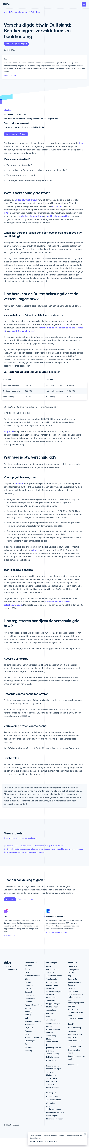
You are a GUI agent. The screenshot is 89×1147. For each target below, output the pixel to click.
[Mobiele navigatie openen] (84, 4)
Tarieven (28, 969)
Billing (27, 979)
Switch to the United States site (43, 1141)
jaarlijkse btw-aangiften (57, 216)
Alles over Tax (10, 935)
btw (81, 143)
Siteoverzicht (73, 1009)
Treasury (28, 1050)
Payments (29, 1028)
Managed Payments (33, 1021)
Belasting (35, 12)
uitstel (35, 550)
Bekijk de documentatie (56, 932)
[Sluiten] (84, 1135)
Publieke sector (52, 1057)
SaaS (48, 1016)
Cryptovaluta (30, 995)
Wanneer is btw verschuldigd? (16, 123)
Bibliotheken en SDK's (55, 1112)
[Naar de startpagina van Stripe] (6, 962)
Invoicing (28, 1011)
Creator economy (53, 1023)
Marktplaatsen (52, 1007)
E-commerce (51, 982)
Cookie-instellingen (75, 1012)
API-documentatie (53, 1100)
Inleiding (7, 110)
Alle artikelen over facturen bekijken (19, 838)
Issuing (28, 1015)
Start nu (9, 899)
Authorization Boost (33, 975)
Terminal (28, 1047)
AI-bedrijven (51, 1020)
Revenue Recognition (33, 1037)
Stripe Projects (52, 1115)
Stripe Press (73, 1037)
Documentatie (52, 1096)
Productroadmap (74, 1028)
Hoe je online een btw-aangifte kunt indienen (25, 852)
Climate (28, 988)
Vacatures (72, 1031)
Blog (69, 975)
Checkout (29, 985)
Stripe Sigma (30, 1041)
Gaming (49, 1026)
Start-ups (50, 972)
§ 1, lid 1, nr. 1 (58, 206)
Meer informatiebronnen (15, 12)
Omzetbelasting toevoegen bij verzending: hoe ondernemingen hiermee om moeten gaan (44, 849)
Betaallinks (29, 1024)
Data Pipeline (30, 998)
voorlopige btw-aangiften (30, 216)
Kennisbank (72, 966)
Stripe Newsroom (75, 1034)
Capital (28, 982)
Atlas (27, 972)
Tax (26, 1044)
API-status (50, 1103)
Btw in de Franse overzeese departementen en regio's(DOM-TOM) (34, 846)
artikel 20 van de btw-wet (21, 331)
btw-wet (19, 483)
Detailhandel (51, 1060)
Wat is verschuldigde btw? (15, 114)
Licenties (71, 1006)
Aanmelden (73, 1065)
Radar (27, 1034)
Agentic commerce (54, 975)
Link (26, 1018)
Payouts (28, 1031)
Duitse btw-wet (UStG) (26, 199)
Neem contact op (25, 899)
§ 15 (6, 212)
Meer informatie (10, 75)
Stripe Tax (9, 431)
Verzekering (51, 1035)
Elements (29, 1001)
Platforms (50, 1013)
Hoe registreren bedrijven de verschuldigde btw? (24, 127)
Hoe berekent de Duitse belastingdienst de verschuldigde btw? (31, 118)
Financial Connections (33, 1005)
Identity (28, 1008)
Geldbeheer (51, 1010)
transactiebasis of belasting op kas (57, 327)
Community (72, 979)
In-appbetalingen (53, 1003)
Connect (28, 992)
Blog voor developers (55, 1119)
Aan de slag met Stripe (15, 44)
